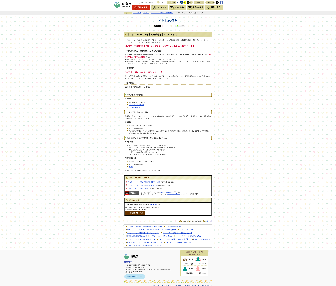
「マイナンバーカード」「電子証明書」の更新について (144, 226)
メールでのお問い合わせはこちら (135, 213)
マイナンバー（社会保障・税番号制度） (162, 13)
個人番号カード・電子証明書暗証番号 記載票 (143, 185)
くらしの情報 (159, 7)
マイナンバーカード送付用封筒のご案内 (188, 236)
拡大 (174, 2)
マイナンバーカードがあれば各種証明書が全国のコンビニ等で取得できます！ (151, 230)
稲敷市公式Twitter (217, 2)
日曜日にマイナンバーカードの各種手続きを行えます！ (144, 242)
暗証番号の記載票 (134, 107)
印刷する (208, 221)
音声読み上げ (199, 2)
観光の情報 (177, 7)
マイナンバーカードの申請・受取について (178, 242)
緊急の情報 (141, 7)
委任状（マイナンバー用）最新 (138, 188)
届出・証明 (146, 13)
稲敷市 (131, 256)
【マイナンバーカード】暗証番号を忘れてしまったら (144, 245)
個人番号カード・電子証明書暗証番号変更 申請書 (144, 182)
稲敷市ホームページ (122, 5)
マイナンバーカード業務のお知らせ (161, 236)
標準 (169, 2)
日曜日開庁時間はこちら (134, 276)
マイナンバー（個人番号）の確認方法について (177, 233)
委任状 (131, 167)
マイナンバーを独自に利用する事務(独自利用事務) (174, 239)
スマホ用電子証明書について (174, 226)
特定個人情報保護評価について (137, 236)
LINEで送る (180, 26)
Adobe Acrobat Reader (166, 192)
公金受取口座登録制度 (186, 230)
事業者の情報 (195, 7)
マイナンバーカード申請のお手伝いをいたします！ (143, 233)
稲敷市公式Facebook (221, 2)
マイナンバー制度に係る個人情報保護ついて (141, 239)
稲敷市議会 (214, 7)
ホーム (128, 13)
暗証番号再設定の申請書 (136, 105)
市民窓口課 (153, 204)
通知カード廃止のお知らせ (201, 239)
